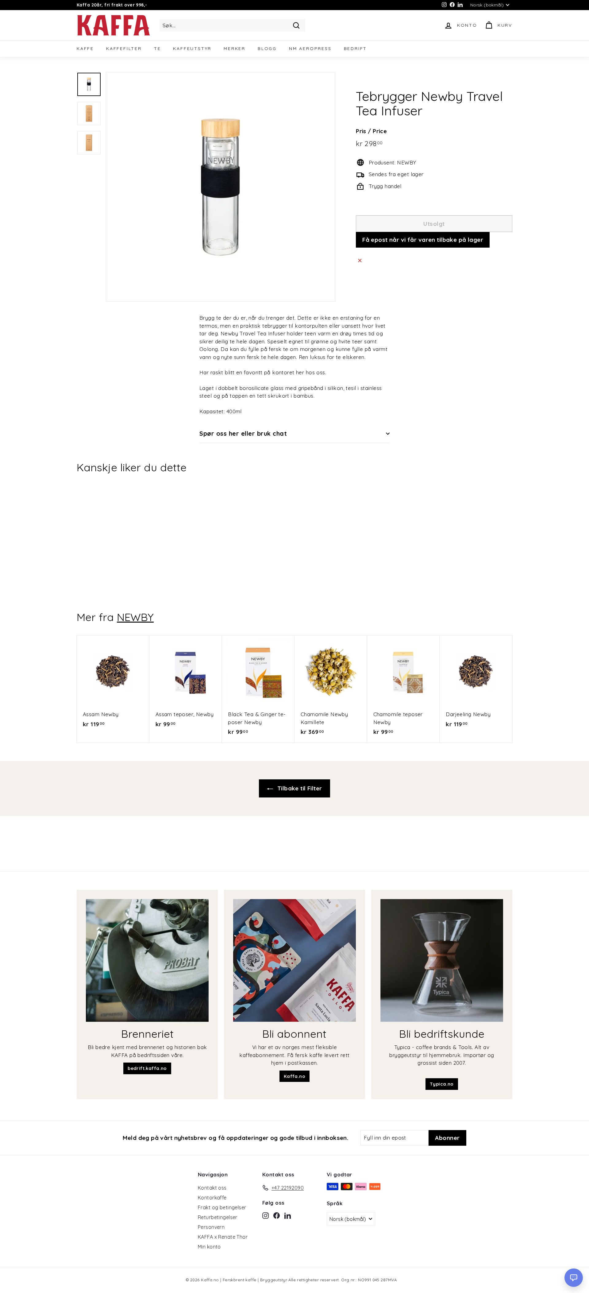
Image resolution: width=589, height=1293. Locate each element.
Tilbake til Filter (298, 788)
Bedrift (355, 48)
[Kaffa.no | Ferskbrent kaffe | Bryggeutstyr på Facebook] (276, 1215)
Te (157, 48)
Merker (234, 48)
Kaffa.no (294, 1076)
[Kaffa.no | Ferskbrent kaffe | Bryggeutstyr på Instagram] (265, 1215)
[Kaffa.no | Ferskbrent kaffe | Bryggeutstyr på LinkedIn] (287, 1215)
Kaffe (85, 48)
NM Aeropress (310, 48)
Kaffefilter (124, 48)
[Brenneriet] (147, 960)
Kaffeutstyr (192, 48)
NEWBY (135, 617)
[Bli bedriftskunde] (441, 960)
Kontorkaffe (212, 1198)
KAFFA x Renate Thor (223, 1237)
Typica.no (442, 1084)
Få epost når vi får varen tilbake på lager (422, 239)
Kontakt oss (212, 1188)
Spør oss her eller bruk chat (243, 433)
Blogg (267, 48)
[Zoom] (220, 186)
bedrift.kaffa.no (147, 1068)
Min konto (209, 1247)
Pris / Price (371, 131)
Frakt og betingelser (222, 1207)
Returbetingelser (217, 1217)
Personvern (211, 1227)
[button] (573, 1277)
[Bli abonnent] (294, 960)
